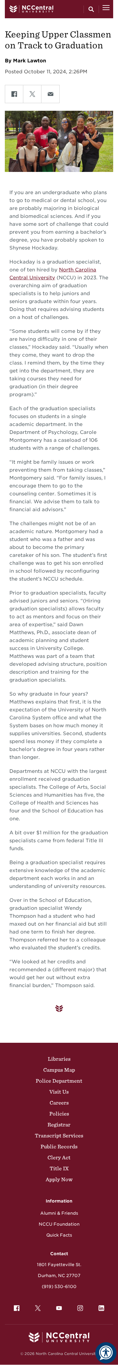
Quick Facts (59, 1235)
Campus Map (59, 1070)
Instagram (80, 1308)
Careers (59, 1102)
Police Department (59, 1081)
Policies (59, 1113)
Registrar (59, 1124)
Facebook (17, 1308)
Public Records (59, 1146)
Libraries (59, 1059)
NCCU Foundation (59, 1224)
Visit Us (59, 1091)
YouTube (59, 1308)
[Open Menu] (106, 9)
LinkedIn (101, 1308)
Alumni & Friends (59, 1213)
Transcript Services (59, 1135)
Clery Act (59, 1157)
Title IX (59, 1168)
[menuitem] (17, 1308)
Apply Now (59, 1179)
